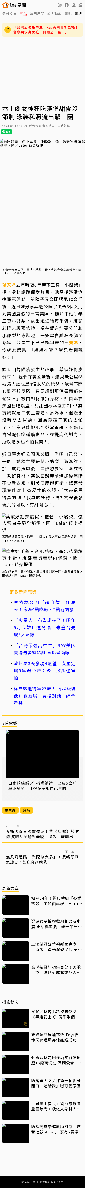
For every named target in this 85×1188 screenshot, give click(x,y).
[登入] (73, 5)
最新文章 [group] (9, 13)
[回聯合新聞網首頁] (5, 5)
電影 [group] (68, 13)
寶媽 (73, 342)
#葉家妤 (9, 723)
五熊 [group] (23, 13)
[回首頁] (18, 5)
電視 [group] (78, 13)
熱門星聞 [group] (37, 13)
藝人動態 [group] (54, 13)
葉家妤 (9, 285)
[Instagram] (60, 5)
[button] (67, 5)
